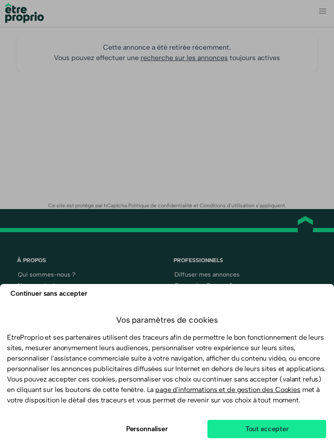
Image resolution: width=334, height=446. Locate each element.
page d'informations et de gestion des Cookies (228, 389)
